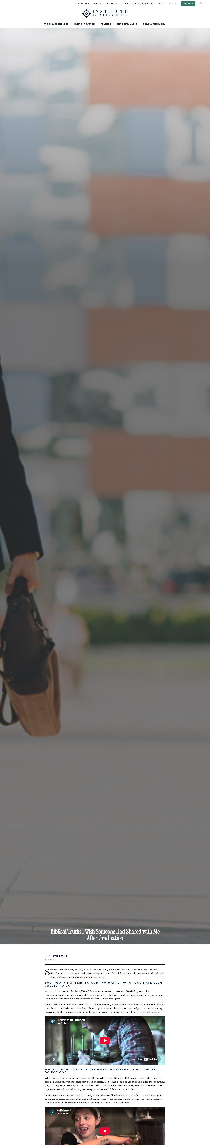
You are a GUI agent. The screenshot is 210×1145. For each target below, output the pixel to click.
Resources (112, 3)
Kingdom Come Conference (138, 3)
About (160, 3)
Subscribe (83, 3)
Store (172, 3)
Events (97, 3)
